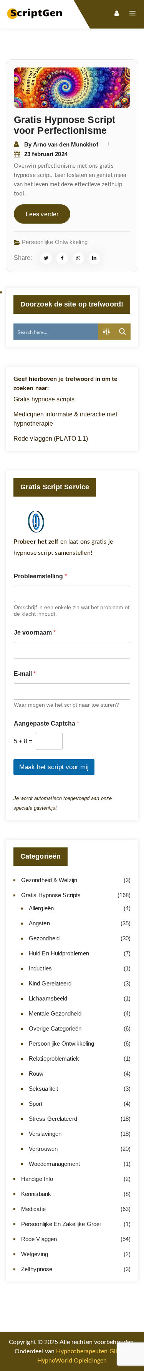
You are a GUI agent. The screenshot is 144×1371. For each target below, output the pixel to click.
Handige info (37, 1179)
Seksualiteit (43, 1088)
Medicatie (33, 1209)
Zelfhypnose (36, 1269)
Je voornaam (35, 632)
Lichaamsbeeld (48, 998)
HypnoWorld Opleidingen (72, 1361)
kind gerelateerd (50, 983)
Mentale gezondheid (55, 1013)
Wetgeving (34, 1254)
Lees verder (42, 214)
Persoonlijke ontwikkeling (55, 242)
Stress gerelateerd (53, 1118)
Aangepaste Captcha (46, 723)
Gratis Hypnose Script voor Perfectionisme (64, 125)
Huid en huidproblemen (59, 953)
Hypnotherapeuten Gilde (90, 1351)
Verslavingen (45, 1133)
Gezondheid (44, 938)
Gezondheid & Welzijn (49, 880)
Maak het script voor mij (54, 767)
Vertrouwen (43, 1148)
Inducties (40, 968)
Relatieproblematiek (54, 1058)
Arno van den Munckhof (65, 144)
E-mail (25, 673)
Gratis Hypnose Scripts (51, 895)
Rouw (36, 1073)
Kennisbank (36, 1194)
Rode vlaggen (39, 1239)
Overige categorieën (55, 1028)
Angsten (39, 923)
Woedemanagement (54, 1163)
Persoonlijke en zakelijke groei (61, 1224)
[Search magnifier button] (122, 331)
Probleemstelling (40, 576)
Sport (36, 1103)
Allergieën (41, 908)
